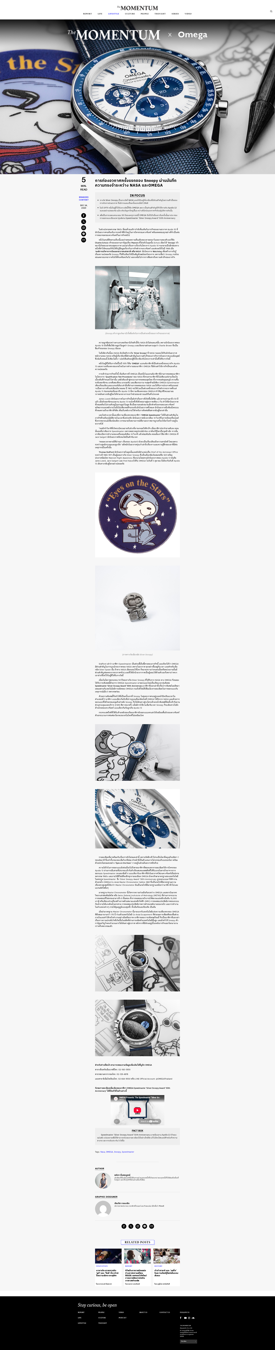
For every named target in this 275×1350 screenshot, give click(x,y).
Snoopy (117, 1152)
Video (188, 13)
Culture (130, 13)
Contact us (165, 1312)
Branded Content (84, 199)
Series (175, 13)
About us (143, 1312)
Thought (160, 13)
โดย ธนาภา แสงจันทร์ (132, 1284)
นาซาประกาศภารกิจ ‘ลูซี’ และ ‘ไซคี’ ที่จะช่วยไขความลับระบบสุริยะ (107, 1273)
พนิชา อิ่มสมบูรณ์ (122, 1175)
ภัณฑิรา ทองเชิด (122, 1203)
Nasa (102, 1152)
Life (100, 13)
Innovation (102, 1266)
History (158, 1266)
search (271, 11)
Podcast (122, 1318)
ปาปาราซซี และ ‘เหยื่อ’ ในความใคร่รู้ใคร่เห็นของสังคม (166, 1273)
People (145, 13)
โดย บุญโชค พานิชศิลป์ (162, 1284)
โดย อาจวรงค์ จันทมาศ (104, 1284)
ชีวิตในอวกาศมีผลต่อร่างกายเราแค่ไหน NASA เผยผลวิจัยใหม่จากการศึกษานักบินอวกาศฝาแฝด (136, 1275)
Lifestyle (113, 13)
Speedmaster (128, 1152)
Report (87, 13)
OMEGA (109, 1152)
